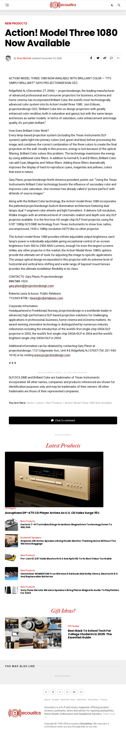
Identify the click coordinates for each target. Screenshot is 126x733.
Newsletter (93, 700)
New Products (54, 403)
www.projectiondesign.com (52, 355)
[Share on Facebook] (91, 58)
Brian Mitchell (24, 58)
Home (29, 403)
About (47, 700)
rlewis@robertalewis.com (46, 298)
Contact (55, 700)
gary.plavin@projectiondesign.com (31, 286)
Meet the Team (68, 700)
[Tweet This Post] (98, 58)
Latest (39, 403)
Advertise (81, 700)
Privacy (103, 700)
